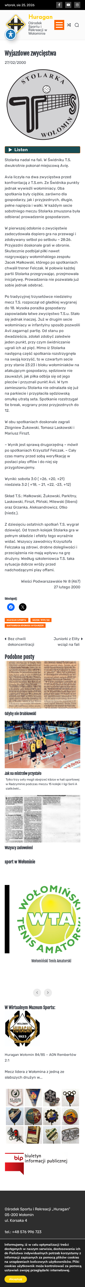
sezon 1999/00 (41, 620)
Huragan (40, 16)
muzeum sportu (16, 620)
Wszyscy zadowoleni (19, 847)
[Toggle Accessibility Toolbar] (10, 34)
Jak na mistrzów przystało (23, 773)
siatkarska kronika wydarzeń (25, 625)
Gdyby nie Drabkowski (20, 713)
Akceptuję (15, 1279)
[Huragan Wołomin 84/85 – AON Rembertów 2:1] (22, 1045)
